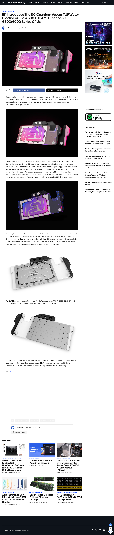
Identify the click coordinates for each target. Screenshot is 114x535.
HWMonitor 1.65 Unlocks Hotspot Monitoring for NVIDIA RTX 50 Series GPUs (98, 166)
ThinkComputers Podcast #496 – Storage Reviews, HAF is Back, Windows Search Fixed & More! (97, 175)
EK (12, 420)
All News (5, 11)
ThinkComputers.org (15, 2)
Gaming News (11, 458)
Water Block (51, 420)
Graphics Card (34, 420)
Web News (37, 458)
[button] (3, 3)
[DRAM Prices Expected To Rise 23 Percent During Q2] (42, 484)
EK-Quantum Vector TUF (22, 420)
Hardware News (11, 11)
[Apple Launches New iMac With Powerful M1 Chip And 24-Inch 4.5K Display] (14, 484)
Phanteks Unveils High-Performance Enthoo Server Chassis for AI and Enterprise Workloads (98, 134)
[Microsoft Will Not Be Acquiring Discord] (42, 450)
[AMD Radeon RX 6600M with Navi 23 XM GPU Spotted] (69, 484)
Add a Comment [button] (20, 432)
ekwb (11, 371)
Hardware (43, 420)
